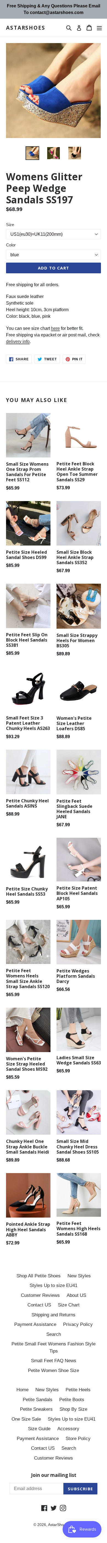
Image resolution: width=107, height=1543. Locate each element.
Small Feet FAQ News (53, 1360)
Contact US (39, 1305)
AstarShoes (25, 28)
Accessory (68, 1428)
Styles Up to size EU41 (53, 1285)
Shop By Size (73, 1409)
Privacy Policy (78, 1324)
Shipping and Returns (53, 1314)
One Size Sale (26, 1419)
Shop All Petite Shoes (38, 1275)
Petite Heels (78, 1389)
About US (76, 1295)
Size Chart (69, 1305)
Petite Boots (71, 1399)
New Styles (79, 1275)
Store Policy (78, 1438)
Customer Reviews (40, 1295)
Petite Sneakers (36, 1409)
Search (53, 1334)
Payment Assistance (35, 1324)
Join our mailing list (53, 1475)
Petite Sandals (37, 1399)
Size (10, 224)
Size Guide (39, 1428)
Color (11, 245)
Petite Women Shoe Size (53, 1370)
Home (22, 1389)
